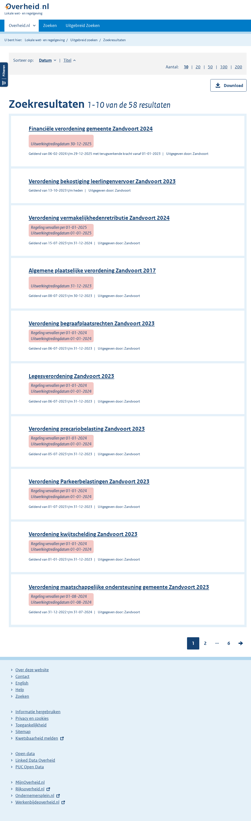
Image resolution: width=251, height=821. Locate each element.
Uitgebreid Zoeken (83, 25)
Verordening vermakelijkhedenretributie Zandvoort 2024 (99, 218)
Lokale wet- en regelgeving (45, 40)
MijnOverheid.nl (30, 782)
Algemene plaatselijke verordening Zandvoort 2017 (92, 270)
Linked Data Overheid (35, 760)
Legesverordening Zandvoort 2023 (71, 376)
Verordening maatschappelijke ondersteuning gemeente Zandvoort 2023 (119, 587)
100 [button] (223, 67)
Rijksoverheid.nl (29, 789)
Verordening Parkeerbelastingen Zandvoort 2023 (89, 481)
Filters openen (4, 74)
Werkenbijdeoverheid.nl (37, 802)
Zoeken (50, 25)
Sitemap (23, 731)
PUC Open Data (29, 767)
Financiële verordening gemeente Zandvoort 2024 (91, 128)
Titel (69, 60)
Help (19, 689)
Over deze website (32, 670)
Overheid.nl (19, 27)
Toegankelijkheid (31, 725)
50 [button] (210, 67)
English (21, 683)
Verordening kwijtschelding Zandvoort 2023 (83, 534)
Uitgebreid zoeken (84, 40)
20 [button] (198, 67)
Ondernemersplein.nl (34, 795)
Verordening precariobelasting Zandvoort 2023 (87, 429)
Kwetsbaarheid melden (36, 738)
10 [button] (186, 67)
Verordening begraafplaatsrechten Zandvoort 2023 (92, 323)
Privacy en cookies (32, 718)
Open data (25, 753)
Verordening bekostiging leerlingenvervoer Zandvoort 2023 (102, 181)
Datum (47, 60)
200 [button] (238, 67)
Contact (22, 676)
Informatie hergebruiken (38, 711)
